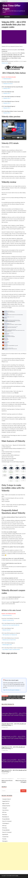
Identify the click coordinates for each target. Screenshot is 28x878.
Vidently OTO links (6, 698)
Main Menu (7, 16)
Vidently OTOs (14, 698)
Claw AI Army (5, 810)
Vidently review (21, 698)
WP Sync (4, 812)
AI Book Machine (6, 805)
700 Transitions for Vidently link (9, 634)
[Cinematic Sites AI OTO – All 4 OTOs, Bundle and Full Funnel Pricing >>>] (14, 722)
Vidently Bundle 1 (7, 78)
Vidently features (12, 697)
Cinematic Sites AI (6, 799)
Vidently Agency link (7, 644)
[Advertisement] (14, 856)
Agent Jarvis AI (5, 803)
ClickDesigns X (5, 823)
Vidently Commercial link (8, 620)
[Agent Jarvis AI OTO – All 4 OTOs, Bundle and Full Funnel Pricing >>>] (14, 768)
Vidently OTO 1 (6, 88)
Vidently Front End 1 (8, 83)
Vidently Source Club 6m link (9, 639)
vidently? (4, 699)
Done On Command (6, 821)
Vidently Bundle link (7, 615)
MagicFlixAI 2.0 (5, 801)
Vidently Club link (6, 629)
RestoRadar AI (5, 816)
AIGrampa (4, 814)
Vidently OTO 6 (6, 112)
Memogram (4, 841)
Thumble (4, 838)
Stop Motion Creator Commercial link (11, 649)
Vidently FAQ (4, 697)
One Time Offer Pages (11, 7)
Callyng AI (4, 807)
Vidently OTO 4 (6, 103)
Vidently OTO (19, 697)
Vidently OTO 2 (6, 93)
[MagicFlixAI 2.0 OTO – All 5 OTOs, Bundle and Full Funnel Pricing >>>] (14, 745)
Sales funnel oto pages (13, 875)
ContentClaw (5, 836)
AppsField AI (5, 834)
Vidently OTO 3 (6, 98)
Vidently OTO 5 (6, 108)
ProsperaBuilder (6, 819)
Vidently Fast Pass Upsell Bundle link (10, 625)
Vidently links (5, 63)
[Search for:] (14, 790)
